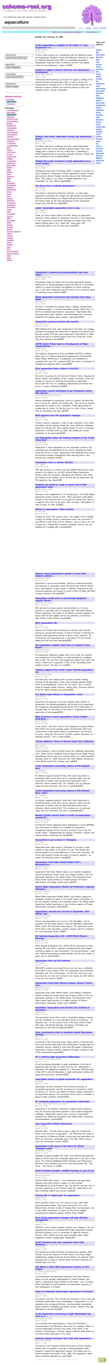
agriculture (11, 113)
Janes (98, 86)
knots (9, 194)
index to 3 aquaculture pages (66, 32)
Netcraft (98, 100)
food (8, 174)
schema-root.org (13, 96)
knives (9, 192)
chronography (12, 132)
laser (9, 196)
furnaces (10, 176)
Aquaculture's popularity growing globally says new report (61, 273)
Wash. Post (100, 153)
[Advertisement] (59, 112)
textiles (10, 245)
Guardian (99, 79)
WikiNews (99, 158)
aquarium (10, 117)
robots (9, 234)
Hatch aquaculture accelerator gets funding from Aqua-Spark (63, 298)
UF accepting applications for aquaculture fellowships (62, 1101)
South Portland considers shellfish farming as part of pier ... (64, 1172)
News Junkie (100, 103)
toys (8, 249)
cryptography (12, 146)
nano (9, 212)
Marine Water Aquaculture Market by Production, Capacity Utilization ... (64, 888)
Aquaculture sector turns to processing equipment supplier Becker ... (60, 599)
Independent (100, 84)
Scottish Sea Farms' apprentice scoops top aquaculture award (63, 137)
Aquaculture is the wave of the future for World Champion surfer (59, 1147)
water (9, 256)
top (101, 1360)
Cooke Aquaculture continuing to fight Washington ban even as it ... (63, 1315)
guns (9, 181)
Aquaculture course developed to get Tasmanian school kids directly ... (63, 392)
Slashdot (99, 129)
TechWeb (99, 132)
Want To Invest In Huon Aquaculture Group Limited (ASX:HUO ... (61, 718)
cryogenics (11, 143)
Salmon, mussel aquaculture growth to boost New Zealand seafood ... (60, 574)
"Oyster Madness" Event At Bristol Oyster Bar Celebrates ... (64, 742)
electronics (11, 152)
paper (9, 223)
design (9, 150)
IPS (97, 81)
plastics (10, 225)
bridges (10, 124)
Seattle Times (100, 127)
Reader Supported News (99, 115)
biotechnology (12, 121)
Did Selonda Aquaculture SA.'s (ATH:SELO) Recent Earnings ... (61, 937)
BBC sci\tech (100, 55)
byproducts (11, 126)
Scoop (98, 124)
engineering (11, 157)
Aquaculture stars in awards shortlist (54, 462)
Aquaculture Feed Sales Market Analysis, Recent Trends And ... (63, 984)
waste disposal (13, 254)
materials (10, 201)
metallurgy (11, 205)
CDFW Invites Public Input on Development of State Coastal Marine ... (61, 345)
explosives (11, 163)
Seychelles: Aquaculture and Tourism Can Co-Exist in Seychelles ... (62, 1008)
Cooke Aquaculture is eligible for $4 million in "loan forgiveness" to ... (61, 46)
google (88, 28)
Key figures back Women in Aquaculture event (58, 694)
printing (10, 227)
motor (9, 210)
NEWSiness (100, 98)
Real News (99, 120)
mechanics (11, 203)
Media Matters (100, 88)
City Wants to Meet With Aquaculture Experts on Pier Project (62, 1268)
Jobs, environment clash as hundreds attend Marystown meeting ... (63, 1033)
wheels (9, 260)
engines (10, 159)
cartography (12, 128)
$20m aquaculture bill (46, 623)
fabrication (11, 165)
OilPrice (98, 108)
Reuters (98, 122)
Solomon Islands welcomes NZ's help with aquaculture (63, 1338)
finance (10, 168)
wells (9, 258)
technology (10, 100)
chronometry (12, 135)
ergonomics (11, 161)
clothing (10, 137)
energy (9, 154)
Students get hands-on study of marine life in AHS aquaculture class (61, 486)
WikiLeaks (99, 156)
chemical (10, 130)
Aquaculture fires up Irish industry (52, 961)
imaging (10, 188)
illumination (11, 185)
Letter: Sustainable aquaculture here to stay (57, 208)
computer (11, 141)
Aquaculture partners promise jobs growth (56, 322)
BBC (97, 52)
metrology (11, 207)
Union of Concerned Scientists (99, 148)
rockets (10, 236)
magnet (10, 199)
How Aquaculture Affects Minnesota (53, 1124)
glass (9, 179)
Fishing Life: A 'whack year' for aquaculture (57, 1195)
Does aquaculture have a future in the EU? (57, 368)
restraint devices (14, 232)
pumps (9, 229)
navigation (11, 214)
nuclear (10, 216)
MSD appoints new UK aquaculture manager (57, 415)
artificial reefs (12, 119)
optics (9, 218)
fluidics (10, 172)
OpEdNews (99, 110)
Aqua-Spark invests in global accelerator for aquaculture (64, 1079)
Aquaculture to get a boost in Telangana (55, 840)
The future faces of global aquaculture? (55, 186)
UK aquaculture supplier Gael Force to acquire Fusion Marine (62, 646)
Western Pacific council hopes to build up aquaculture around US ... (62, 816)
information (11, 190)
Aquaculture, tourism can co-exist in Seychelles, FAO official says (62, 912)
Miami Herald (100, 91)
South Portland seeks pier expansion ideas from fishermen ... (59, 1243)
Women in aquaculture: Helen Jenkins (54, 509)
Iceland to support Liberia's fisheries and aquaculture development (62, 71)
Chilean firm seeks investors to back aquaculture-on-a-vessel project (63, 162)
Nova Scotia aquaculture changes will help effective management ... (61, 1219)
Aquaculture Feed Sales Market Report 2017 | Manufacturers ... (58, 863)
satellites (10, 240)
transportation (12, 251)
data (8, 148)
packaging (11, 221)
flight (9, 170)
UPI (97, 144)
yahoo (95, 28)
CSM (97, 62)
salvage (10, 238)
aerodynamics (12, 110)
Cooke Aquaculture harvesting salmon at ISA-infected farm (62, 767)
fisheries (11, 104)
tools (9, 247)
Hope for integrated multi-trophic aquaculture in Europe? (64, 1291)
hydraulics (11, 183)
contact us (92, 32)
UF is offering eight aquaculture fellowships (57, 1057)
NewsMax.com (100, 105)
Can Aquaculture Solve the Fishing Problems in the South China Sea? (64, 439)
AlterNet (98, 50)
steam (9, 243)
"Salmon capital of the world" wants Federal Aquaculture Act (64, 671)
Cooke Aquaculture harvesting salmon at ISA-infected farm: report (62, 792)
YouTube (102, 28)
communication (13, 139)
